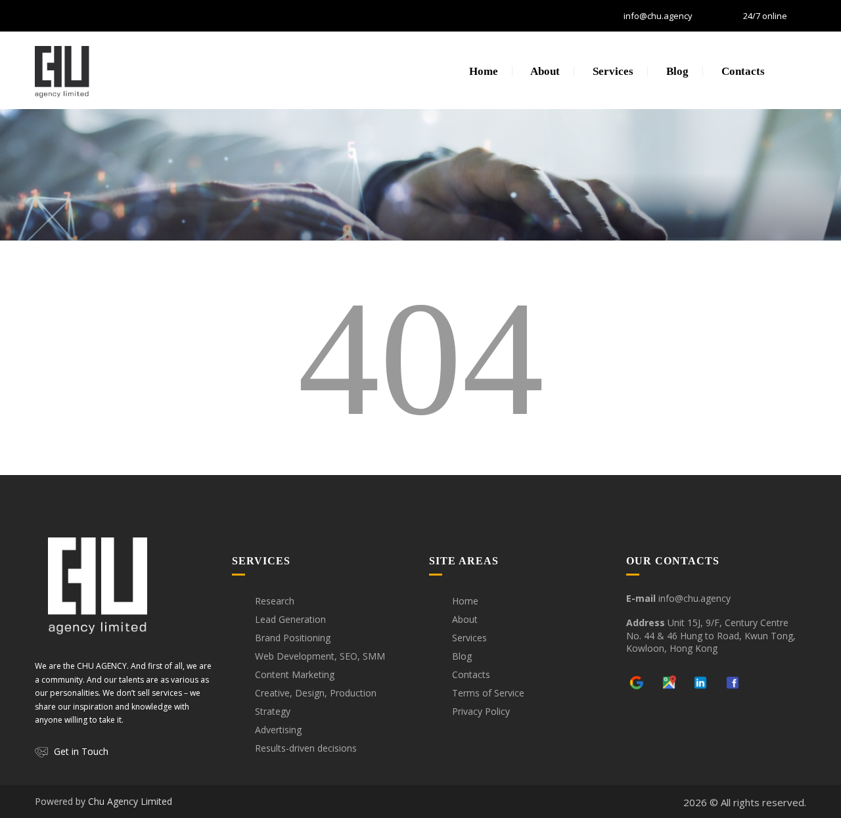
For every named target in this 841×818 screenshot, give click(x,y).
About (544, 71)
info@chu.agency (658, 16)
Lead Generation (290, 619)
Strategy (272, 711)
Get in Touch (81, 751)
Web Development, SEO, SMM (320, 656)
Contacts (742, 71)
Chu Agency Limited (130, 801)
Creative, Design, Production (315, 693)
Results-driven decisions (306, 748)
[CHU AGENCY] (62, 70)
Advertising (278, 729)
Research (274, 601)
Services (611, 71)
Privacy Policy (481, 711)
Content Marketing (294, 674)
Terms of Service (488, 693)
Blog (676, 71)
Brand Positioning (292, 637)
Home (482, 71)
